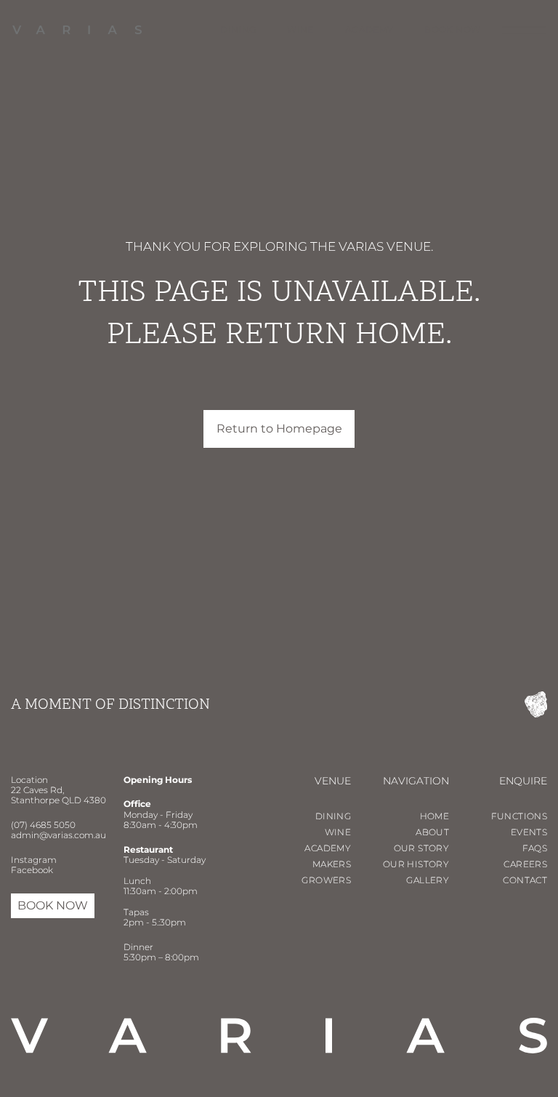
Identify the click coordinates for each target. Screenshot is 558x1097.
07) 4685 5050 (45, 824)
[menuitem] (222, 30)
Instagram (34, 859)
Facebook (32, 869)
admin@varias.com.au (58, 834)
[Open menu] (524, 30)
